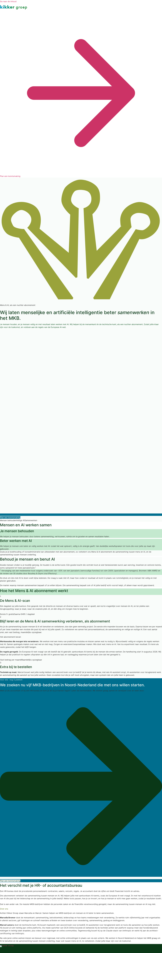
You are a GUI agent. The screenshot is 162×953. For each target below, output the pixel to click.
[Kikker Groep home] (7, 949)
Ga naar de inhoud (8, 1)
